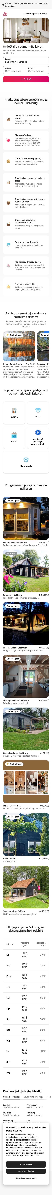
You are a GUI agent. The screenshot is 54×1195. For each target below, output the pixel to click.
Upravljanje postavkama (26, 1178)
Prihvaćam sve (26, 1164)
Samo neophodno (26, 1171)
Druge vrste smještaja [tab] (33, 1097)
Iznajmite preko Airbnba (35, 13)
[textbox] (14, 71)
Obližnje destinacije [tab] (11, 1097)
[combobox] (26, 62)
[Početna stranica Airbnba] (5, 14)
